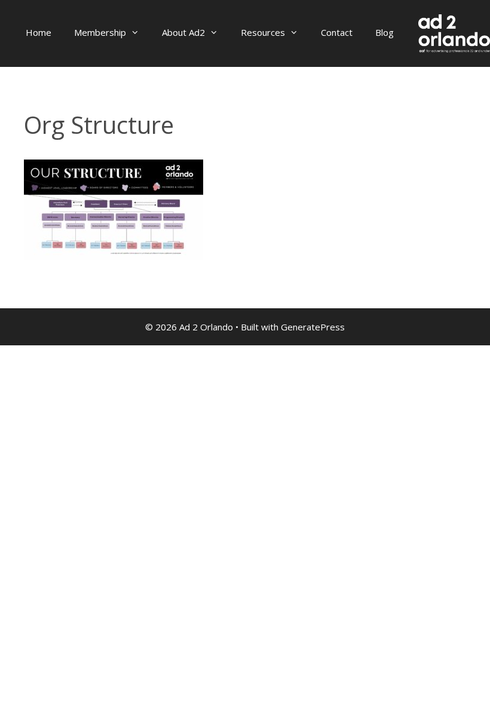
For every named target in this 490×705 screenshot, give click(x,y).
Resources (263, 32)
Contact (337, 32)
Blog (384, 32)
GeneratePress (313, 327)
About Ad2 (183, 32)
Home (38, 32)
